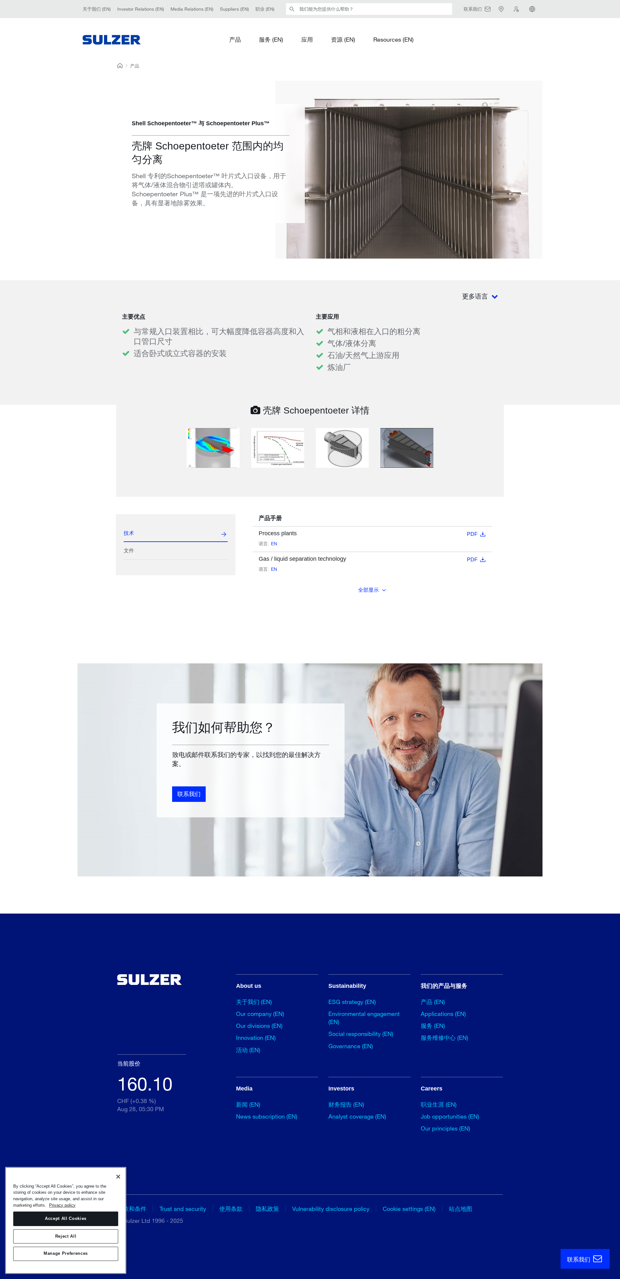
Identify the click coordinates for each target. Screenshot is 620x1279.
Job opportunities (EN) (450, 1116)
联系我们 (189, 793)
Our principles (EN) (445, 1128)
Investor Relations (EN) (140, 9)
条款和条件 (131, 1208)
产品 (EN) (433, 1001)
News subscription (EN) (266, 1116)
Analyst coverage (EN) (357, 1116)
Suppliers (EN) (234, 9)
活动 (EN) (248, 1049)
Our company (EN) (260, 1013)
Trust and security (183, 1208)
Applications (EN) (443, 1013)
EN (274, 543)
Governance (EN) (350, 1045)
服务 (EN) (271, 39)
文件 (129, 550)
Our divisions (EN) (259, 1025)
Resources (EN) (393, 39)
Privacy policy (62, 1205)
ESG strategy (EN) (352, 1001)
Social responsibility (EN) (360, 1033)
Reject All (66, 1236)
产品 (235, 39)
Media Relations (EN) (191, 9)
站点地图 (460, 1208)
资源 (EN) (343, 39)
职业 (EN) (264, 9)
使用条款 (231, 1208)
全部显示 (368, 590)
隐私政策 (267, 1208)
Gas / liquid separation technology (368, 559)
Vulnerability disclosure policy (330, 1208)
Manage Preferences (66, 1253)
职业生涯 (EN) (439, 1104)
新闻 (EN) (248, 1104)
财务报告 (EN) (346, 1104)
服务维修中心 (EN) (444, 1037)
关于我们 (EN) (97, 9)
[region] (65, 1220)
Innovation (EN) (256, 1037)
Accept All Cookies (66, 1218)
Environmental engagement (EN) (364, 1017)
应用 (307, 39)
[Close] (118, 1177)
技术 (129, 533)
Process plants (368, 533)
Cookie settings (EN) (409, 1208)
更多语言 (476, 296)
